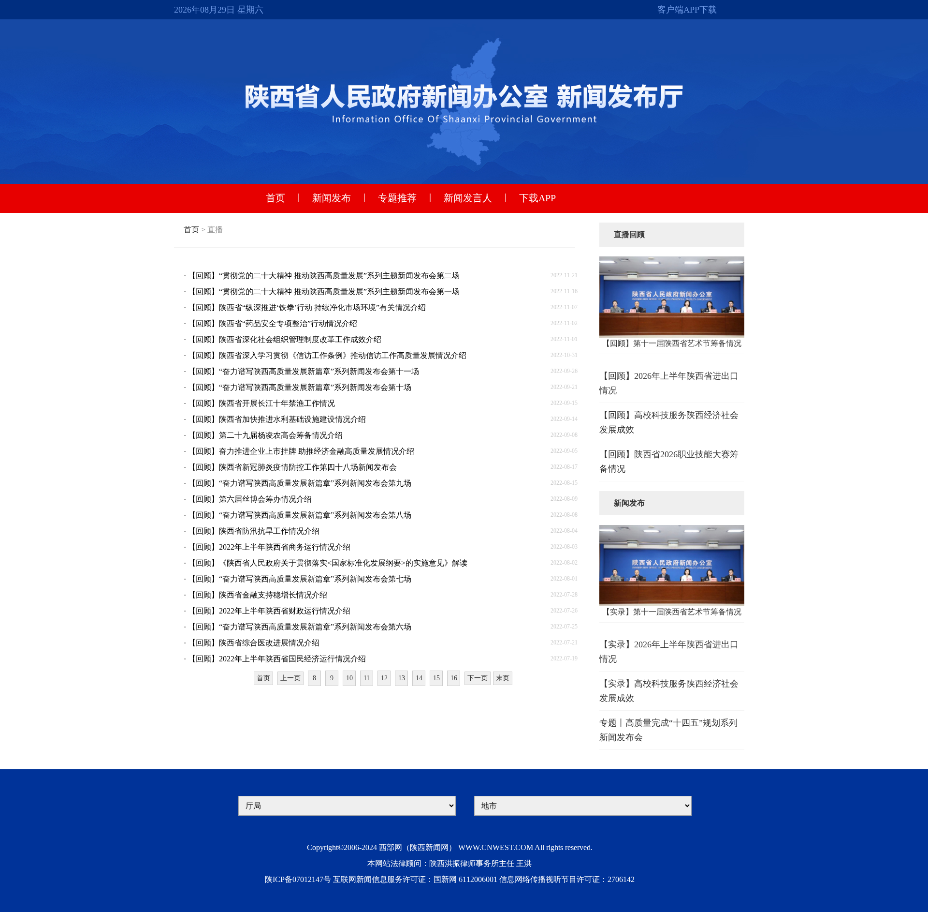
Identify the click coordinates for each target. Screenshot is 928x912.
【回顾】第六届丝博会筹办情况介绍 (250, 499)
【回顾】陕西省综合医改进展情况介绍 (253, 643)
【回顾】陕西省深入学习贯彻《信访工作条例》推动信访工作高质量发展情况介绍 (327, 355)
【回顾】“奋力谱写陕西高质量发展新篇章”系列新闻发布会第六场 (299, 627)
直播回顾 (629, 234)
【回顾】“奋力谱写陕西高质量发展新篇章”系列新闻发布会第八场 (299, 515)
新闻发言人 (468, 198)
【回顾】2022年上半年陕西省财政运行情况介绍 (269, 611)
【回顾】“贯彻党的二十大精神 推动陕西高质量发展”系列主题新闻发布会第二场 (324, 275)
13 (401, 678)
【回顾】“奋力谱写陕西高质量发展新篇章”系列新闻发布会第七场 (299, 579)
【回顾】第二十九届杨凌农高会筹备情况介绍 (265, 435)
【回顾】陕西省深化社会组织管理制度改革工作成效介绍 (284, 339)
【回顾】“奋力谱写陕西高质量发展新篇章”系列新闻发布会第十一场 (303, 371)
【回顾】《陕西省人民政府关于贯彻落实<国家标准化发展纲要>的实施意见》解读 (327, 563)
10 (349, 678)
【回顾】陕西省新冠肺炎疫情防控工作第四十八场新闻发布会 (292, 467)
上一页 (290, 678)
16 (453, 678)
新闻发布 (331, 198)
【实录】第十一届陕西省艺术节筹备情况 (671, 612)
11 (366, 678)
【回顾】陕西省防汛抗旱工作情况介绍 (253, 531)
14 (419, 678)
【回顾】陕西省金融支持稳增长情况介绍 (257, 595)
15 (436, 678)
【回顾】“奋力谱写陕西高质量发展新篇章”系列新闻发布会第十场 (299, 387)
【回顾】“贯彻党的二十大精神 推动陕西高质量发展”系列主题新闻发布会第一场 (324, 291)
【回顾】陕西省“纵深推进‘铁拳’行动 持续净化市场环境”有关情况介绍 (307, 307)
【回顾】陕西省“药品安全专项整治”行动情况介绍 (272, 323)
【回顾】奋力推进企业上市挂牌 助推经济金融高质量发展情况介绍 (301, 451)
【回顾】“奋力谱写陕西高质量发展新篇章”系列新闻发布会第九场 (299, 483)
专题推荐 (397, 198)
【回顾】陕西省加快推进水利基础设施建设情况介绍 (277, 419)
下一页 (477, 678)
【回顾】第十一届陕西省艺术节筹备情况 (671, 343)
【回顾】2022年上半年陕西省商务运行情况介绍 (269, 547)
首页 (275, 198)
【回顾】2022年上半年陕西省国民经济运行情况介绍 (277, 659)
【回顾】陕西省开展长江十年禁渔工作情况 (261, 403)
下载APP (537, 198)
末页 (502, 678)
